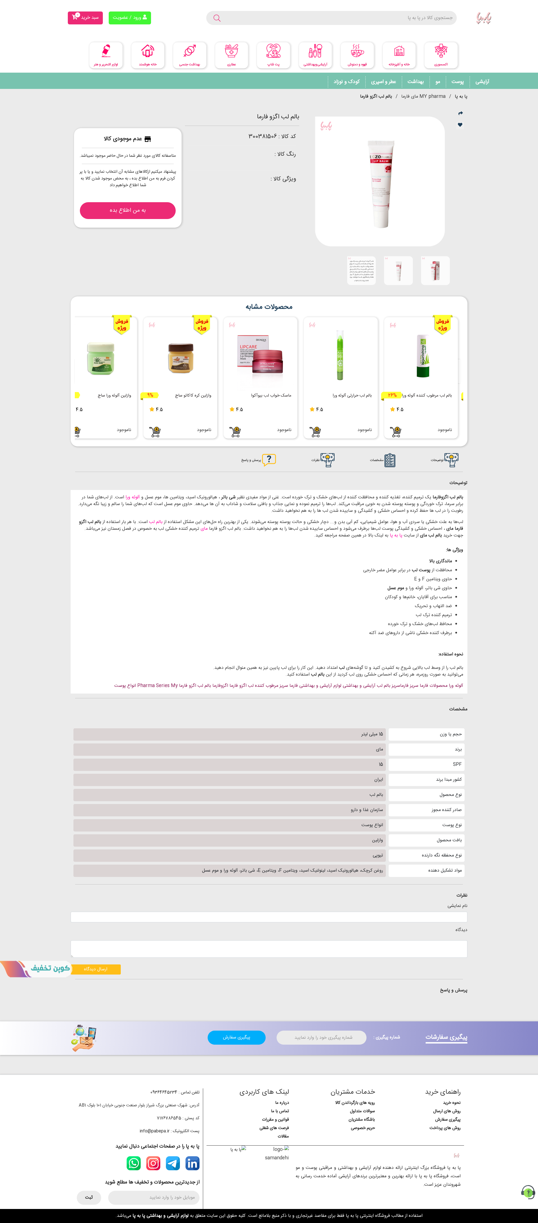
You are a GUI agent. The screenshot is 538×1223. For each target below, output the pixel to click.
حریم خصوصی (363, 1128)
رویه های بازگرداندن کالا (355, 1102)
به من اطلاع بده (128, 210)
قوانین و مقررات (275, 1119)
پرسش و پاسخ (251, 460)
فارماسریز (400, 686)
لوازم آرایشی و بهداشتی (320, 686)
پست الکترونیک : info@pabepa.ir (170, 1131)
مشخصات (377, 460)
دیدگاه (461, 930)
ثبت (89, 1197)
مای (203, 529)
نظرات (316, 460)
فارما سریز (289, 686)
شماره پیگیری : (387, 1037)
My (174, 686)
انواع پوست (125, 686)
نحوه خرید (452, 1102)
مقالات (283, 1136)
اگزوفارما (220, 686)
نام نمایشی (457, 906)
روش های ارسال (447, 1111)
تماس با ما (280, 1111)
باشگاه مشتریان (362, 1119)
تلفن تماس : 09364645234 (175, 1092)
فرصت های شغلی (274, 1128)
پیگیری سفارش (236, 1037)
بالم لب (155, 522)
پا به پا (461, 96)
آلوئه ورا (132, 497)
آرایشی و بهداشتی (359, 686)
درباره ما (282, 1102)
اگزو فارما (238, 686)
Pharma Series (153, 686)
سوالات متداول (362, 1111)
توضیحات (437, 460)
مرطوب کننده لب (263, 686)
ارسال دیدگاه (95, 969)
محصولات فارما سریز (428, 686)
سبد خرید (88, 17)
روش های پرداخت (445, 1128)
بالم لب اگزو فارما (195, 686)
